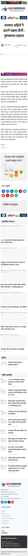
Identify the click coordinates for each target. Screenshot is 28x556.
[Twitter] (5, 502)
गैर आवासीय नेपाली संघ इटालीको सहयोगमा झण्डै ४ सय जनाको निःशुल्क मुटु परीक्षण (17, 468)
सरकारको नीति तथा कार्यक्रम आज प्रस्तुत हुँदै (12, 349)
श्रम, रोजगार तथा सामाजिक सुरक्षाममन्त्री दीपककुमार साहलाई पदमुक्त (17, 449)
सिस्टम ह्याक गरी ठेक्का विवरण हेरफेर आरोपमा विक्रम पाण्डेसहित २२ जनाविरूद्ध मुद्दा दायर (13, 285)
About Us (4, 513)
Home (3, 511)
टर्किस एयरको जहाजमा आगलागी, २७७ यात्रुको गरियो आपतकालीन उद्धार (13, 328)
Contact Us (5, 523)
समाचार (3, 237)
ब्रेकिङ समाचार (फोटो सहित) (7, 323)
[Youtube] (12, 502)
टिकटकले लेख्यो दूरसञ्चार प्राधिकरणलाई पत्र (15, 363)
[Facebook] (2, 502)
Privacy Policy (5, 521)
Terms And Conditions (8, 518)
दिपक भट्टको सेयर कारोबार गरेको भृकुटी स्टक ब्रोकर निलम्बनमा (17, 440)
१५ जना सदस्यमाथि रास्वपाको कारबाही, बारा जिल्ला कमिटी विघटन (12, 241)
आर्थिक (3, 345)
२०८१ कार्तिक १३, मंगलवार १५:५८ (6, 245)
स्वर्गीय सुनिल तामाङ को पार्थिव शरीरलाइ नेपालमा (16, 458)
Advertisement (6, 516)
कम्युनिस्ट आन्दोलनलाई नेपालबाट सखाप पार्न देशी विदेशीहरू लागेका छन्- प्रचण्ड (13, 263)
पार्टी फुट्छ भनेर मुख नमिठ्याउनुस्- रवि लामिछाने (14, 307)
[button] (3, 191)
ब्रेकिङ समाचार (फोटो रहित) (7, 259)
